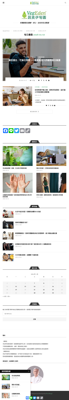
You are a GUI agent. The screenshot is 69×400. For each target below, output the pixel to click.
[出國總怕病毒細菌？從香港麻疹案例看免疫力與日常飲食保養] (18, 183)
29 (43, 293)
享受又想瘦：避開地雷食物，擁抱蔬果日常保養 (49, 195)
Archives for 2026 (17, 31)
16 (53, 286)
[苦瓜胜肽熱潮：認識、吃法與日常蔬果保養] (18, 156)
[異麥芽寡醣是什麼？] (8, 225)
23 (53, 289)
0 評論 (33, 80)
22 (43, 289)
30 (53, 293)
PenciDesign (49, 393)
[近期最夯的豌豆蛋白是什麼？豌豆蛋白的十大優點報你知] (8, 246)
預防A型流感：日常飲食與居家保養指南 (47, 168)
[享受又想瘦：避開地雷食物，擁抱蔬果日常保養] (51, 183)
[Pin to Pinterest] (46, 80)
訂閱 (34, 319)
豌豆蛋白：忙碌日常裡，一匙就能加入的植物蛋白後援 (34, 60)
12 (16, 286)
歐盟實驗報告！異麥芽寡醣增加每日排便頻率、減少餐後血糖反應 (36, 233)
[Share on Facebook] (41, 80)
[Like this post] (39, 80)
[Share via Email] (49, 80)
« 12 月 (4, 296)
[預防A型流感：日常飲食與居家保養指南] (51, 156)
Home (8, 31)
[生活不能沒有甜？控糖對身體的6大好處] (8, 214)
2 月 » (8, 296)
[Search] (65, 2)
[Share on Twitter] (44, 80)
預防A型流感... (16, 384)
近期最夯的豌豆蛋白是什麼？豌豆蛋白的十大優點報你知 (33, 244)
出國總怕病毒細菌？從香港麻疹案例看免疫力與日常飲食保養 (17, 195)
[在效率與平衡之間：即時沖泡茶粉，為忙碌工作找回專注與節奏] (17, 96)
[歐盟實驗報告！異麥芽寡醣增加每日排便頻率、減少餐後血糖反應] (8, 236)
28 (34, 293)
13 (25, 286)
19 (16, 289)
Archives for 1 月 (30, 31)
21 (34, 289)
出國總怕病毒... (16, 394)
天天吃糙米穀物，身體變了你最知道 (26, 255)
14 (34, 286)
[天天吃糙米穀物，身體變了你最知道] (8, 257)
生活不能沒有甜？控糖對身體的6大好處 (28, 211)
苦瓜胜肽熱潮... (16, 375)
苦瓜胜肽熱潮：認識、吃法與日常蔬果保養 (15, 168)
